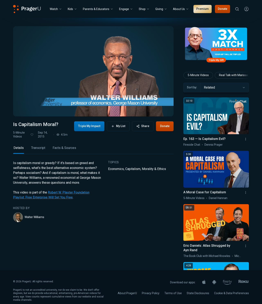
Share (145, 126)
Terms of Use (173, 293)
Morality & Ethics (154, 169)
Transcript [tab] (38, 148)
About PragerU (127, 293)
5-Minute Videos (19, 134)
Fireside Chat (191, 144)
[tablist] (93, 149)
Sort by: (192, 87)
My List (120, 126)
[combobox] (224, 87)
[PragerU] (27, 9)
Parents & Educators (96, 9)
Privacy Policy (150, 293)
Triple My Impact (89, 126)
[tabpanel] (93, 191)
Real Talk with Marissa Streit (237, 75)
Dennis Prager (213, 144)
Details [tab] (19, 148)
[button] (21, 109)
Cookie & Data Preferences (231, 293)
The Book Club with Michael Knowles (206, 256)
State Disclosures (198, 293)
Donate (222, 8)
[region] (93, 71)
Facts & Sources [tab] (64, 148)
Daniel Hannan (218, 198)
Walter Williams (34, 217)
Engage (124, 9)
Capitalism (132, 169)
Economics (116, 169)
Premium (202, 8)
